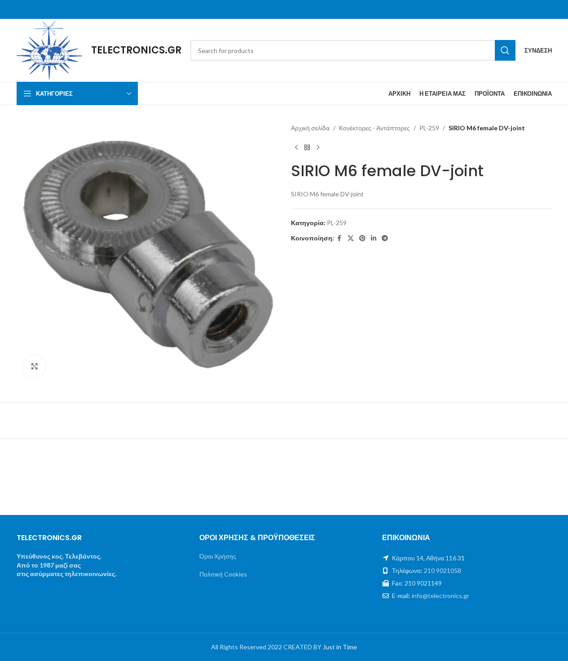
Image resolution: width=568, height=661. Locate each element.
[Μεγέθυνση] (34, 366)
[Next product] (318, 147)
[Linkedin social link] (373, 238)
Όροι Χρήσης (217, 556)
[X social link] (351, 238)
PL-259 (429, 128)
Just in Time (340, 647)
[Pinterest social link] (362, 238)
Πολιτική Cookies (223, 574)
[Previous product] (296, 147)
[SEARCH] (505, 50)
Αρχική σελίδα (310, 128)
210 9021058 (442, 570)
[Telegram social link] (385, 238)
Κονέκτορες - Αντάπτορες (374, 128)
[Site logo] (50, 49)
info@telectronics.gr (440, 595)
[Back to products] (307, 147)
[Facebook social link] (339, 238)
